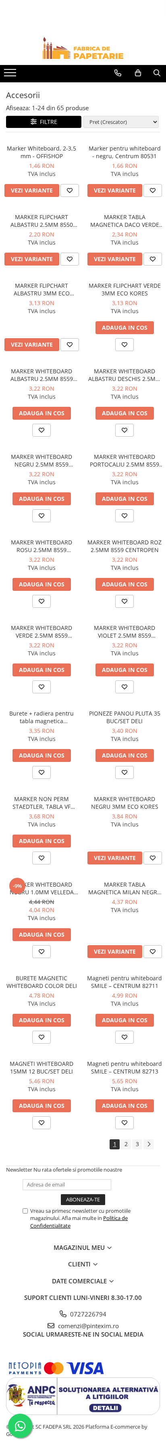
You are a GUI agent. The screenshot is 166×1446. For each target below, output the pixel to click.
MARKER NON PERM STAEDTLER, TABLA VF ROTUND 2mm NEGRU (42, 802)
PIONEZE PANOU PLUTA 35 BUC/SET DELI (124, 717)
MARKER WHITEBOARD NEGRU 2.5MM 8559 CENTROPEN (41, 460)
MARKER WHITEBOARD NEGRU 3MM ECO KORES (124, 802)
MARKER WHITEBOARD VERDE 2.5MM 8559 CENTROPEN (41, 631)
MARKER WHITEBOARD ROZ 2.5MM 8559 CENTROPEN (124, 546)
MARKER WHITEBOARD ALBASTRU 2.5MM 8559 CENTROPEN (41, 375)
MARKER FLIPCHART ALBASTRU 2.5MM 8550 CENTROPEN (41, 220)
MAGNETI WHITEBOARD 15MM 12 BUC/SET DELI (41, 1067)
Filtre (47, 122)
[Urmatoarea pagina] (148, 1144)
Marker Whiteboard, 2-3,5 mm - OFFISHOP (41, 152)
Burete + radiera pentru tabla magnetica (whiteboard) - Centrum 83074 (41, 717)
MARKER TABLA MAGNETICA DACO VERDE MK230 (124, 220)
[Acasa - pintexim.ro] (83, 48)
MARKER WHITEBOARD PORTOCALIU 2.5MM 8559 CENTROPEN (124, 460)
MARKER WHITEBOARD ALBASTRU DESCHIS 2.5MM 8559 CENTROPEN (124, 375)
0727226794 (87, 1314)
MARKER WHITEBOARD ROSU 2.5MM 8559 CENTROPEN (41, 546)
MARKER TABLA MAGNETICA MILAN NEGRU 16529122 (124, 888)
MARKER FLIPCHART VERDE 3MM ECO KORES (125, 289)
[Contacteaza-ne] (118, 73)
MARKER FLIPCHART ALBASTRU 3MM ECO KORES (42, 289)
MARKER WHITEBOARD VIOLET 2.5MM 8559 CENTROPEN (124, 631)
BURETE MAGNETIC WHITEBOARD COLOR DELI (41, 982)
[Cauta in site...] (157, 73)
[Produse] (11, 75)
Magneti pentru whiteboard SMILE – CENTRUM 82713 (124, 1067)
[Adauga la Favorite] (69, 190)
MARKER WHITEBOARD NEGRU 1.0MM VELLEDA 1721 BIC (42, 888)
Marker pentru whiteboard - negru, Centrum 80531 (125, 152)
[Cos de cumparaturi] (138, 73)
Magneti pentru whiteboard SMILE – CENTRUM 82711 (124, 982)
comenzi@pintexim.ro (87, 1326)
